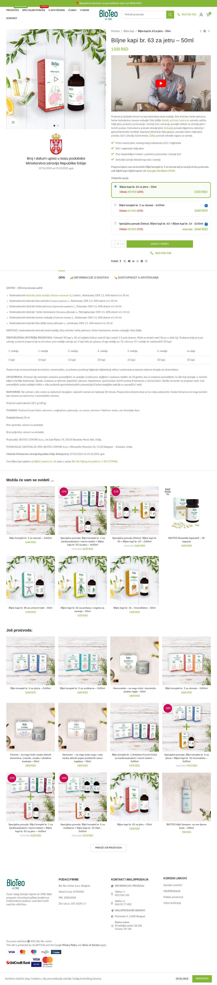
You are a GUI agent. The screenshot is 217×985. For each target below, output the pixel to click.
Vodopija (168, 128)
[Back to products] (205, 31)
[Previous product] (200, 31)
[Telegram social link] (142, 261)
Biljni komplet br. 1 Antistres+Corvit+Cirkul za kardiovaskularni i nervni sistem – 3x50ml (134, 758)
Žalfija (152, 136)
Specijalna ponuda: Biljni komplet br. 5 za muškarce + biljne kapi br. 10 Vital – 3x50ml (82, 827)
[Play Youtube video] (161, 83)
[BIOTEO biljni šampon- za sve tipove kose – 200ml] (186, 797)
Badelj (165, 120)
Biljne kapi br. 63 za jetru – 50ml (134, 824)
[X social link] (124, 261)
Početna (115, 31)
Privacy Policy (69, 945)
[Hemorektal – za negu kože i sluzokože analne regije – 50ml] (134, 660)
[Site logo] (108, 14)
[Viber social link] (146, 261)
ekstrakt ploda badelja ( (47, 295)
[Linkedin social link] (133, 261)
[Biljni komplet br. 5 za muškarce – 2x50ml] (82, 660)
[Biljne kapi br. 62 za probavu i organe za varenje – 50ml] (82, 580)
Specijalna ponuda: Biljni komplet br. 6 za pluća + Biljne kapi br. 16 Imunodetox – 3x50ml (186, 758)
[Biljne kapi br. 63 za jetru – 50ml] (134, 797)
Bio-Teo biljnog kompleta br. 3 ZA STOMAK (94, 461)
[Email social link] (129, 261)
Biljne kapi (129, 31)
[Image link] (15, 884)
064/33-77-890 (123, 904)
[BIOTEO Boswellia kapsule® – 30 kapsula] (186, 510)
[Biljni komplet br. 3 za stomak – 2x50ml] (30, 510)
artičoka (174, 120)
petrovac (184, 120)
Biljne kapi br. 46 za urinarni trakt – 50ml (30, 607)
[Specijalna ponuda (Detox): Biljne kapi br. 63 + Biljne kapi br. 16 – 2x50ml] (134, 510)
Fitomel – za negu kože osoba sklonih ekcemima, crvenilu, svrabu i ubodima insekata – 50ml (30, 758)
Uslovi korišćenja (172, 903)
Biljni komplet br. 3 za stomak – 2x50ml (30, 538)
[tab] (61, 276)
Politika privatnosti (173, 897)
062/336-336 (188, 14)
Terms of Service (90, 945)
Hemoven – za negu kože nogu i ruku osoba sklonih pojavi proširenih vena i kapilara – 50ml (82, 758)
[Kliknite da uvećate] (13, 122)
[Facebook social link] (120, 261)
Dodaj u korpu (160, 244)
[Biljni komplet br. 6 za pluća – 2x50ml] (30, 660)
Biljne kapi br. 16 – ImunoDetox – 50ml (134, 607)
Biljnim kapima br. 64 (45, 461)
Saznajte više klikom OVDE (161, 171)
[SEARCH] (170, 15)
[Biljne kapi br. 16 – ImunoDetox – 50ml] (134, 580)
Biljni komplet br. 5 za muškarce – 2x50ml (82, 688)
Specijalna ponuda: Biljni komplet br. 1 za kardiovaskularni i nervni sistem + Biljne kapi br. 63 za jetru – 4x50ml (82, 541)
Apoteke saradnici (172, 885)
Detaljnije (182, 979)
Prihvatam (202, 979)
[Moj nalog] (201, 14)
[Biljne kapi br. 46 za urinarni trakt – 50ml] (30, 580)
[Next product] (209, 31)
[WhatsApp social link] (138, 261)
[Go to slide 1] (54, 126)
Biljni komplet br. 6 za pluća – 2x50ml (30, 688)
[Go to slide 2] (58, 126)
